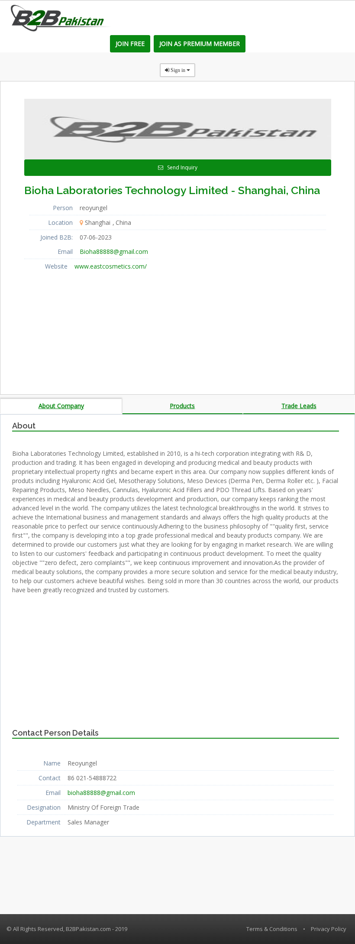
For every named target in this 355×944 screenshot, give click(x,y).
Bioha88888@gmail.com (114, 251)
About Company (61, 406)
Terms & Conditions (271, 929)
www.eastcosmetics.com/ (110, 266)
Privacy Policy (328, 929)
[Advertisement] (89, 327)
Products (182, 406)
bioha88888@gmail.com (101, 792)
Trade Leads (298, 406)
